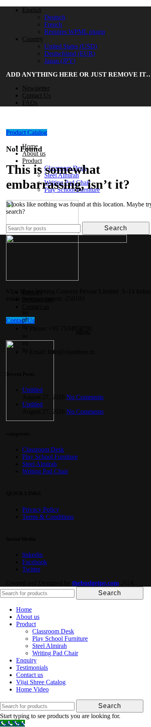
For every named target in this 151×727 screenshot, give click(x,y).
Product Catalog (26, 132)
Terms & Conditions (48, 516)
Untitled (32, 389)
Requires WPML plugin (74, 31)
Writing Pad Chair (45, 471)
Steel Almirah (39, 463)
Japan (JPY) (59, 60)
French (53, 24)
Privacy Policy (40, 509)
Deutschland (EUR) (69, 53)
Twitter (31, 569)
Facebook (34, 561)
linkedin (32, 554)
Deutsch (54, 17)
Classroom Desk (43, 449)
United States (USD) (70, 46)
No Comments (84, 397)
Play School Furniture (50, 456)
